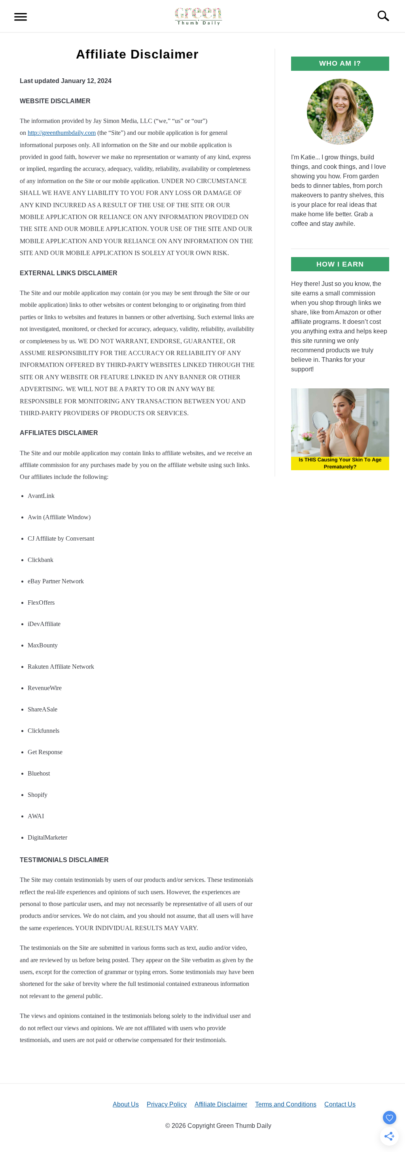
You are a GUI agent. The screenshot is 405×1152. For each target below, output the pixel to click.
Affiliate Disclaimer (221, 1104)
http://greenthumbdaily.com (62, 132)
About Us (126, 1104)
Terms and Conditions (285, 1104)
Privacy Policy (167, 1104)
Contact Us (340, 1104)
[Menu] (20, 18)
